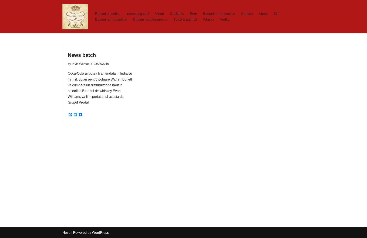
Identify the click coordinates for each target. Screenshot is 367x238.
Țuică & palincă (185, 19)
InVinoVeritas (80, 63)
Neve (66, 232)
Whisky (208, 19)
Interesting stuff (137, 14)
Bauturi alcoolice (107, 14)
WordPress (100, 232)
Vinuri (159, 14)
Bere (193, 14)
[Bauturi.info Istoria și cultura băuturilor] (75, 16)
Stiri (276, 14)
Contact (247, 14)
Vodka (225, 19)
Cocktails (177, 14)
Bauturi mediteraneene (150, 19)
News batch (82, 55)
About (263, 14)
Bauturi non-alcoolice (219, 14)
